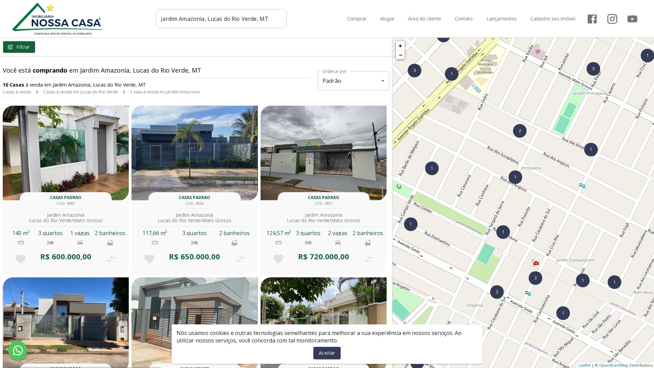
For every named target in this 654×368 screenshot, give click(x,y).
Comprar (357, 19)
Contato (464, 19)
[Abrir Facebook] (592, 19)
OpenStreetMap (613, 365)
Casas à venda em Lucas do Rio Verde (80, 92)
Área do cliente (424, 19)
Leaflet (584, 365)
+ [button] (400, 46)
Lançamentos (501, 19)
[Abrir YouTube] (632, 19)
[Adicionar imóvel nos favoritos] (21, 259)
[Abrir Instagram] (612, 19)
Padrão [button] (332, 81)
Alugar (387, 19)
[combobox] (221, 18)
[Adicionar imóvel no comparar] (111, 259)
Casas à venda (17, 92)
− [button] (400, 55)
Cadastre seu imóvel (552, 19)
